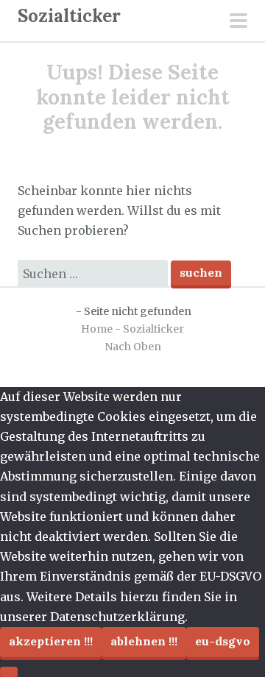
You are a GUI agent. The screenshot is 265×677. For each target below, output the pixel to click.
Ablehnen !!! (143, 641)
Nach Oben (133, 346)
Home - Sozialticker (132, 329)
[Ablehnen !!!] (9, 672)
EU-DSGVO (222, 641)
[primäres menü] (238, 22)
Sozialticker (69, 15)
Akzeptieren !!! (51, 641)
